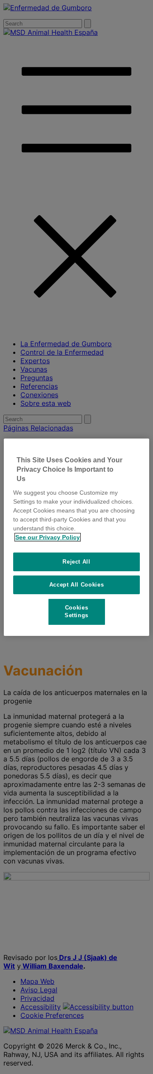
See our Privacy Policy (47, 537)
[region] (76, 536)
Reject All (76, 561)
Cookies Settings (76, 611)
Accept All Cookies (76, 584)
